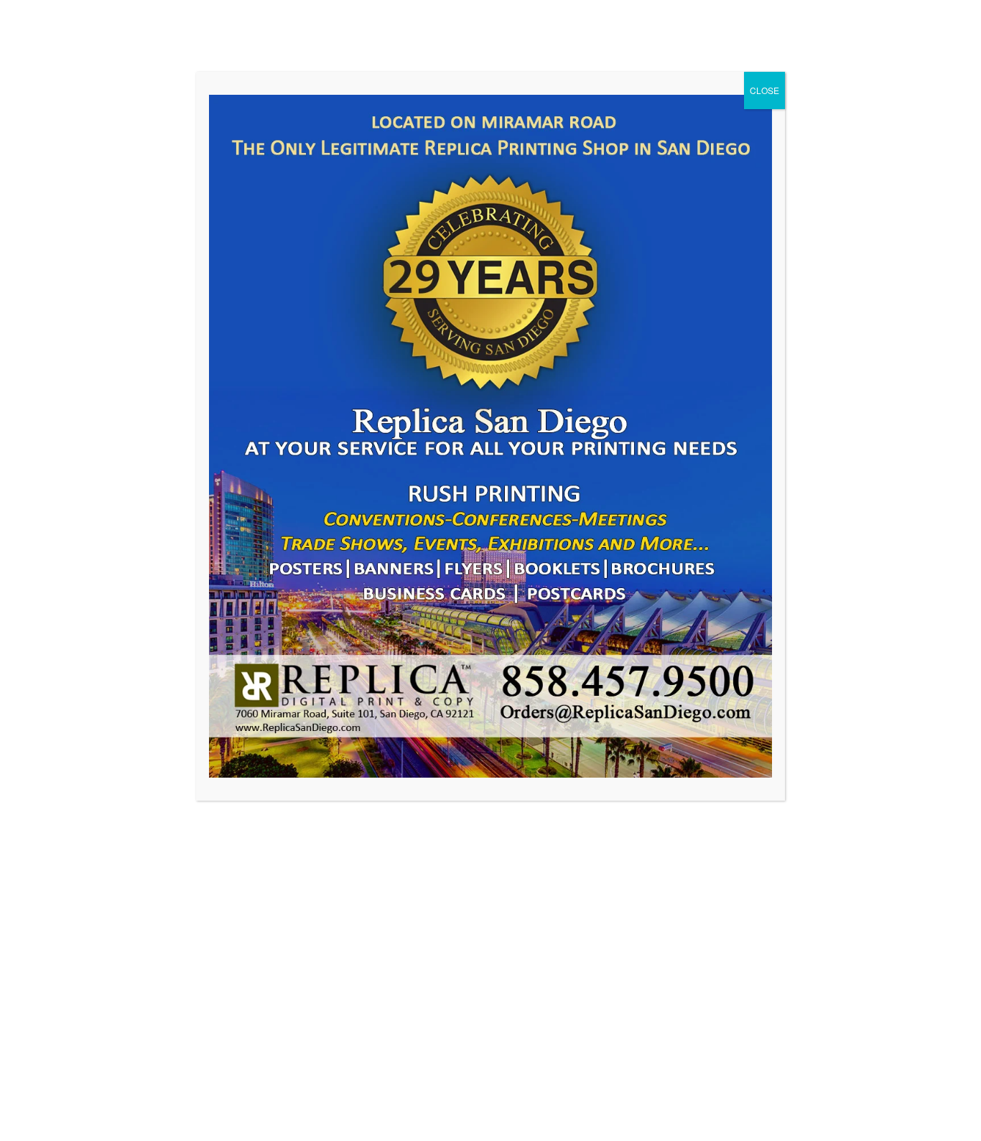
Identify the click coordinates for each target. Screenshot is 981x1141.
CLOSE (764, 90)
